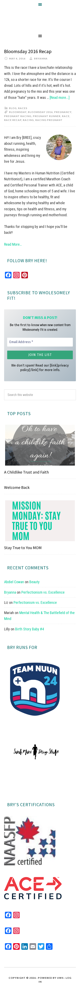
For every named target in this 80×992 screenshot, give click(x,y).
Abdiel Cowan (14, 582)
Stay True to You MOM (23, 547)
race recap (12, 119)
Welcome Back (17, 487)
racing (28, 119)
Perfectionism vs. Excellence (43, 592)
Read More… (13, 244)
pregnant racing (17, 116)
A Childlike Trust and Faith (26, 472)
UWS (60, 977)
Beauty (34, 582)
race (66, 116)
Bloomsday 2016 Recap (27, 51)
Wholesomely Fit (40, 20)
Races (22, 108)
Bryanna (10, 592)
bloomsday (17, 112)
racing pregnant (49, 119)
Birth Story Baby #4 (29, 629)
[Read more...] (60, 97)
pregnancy (62, 112)
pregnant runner (47, 116)
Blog (13, 108)
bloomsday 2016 (40, 112)
